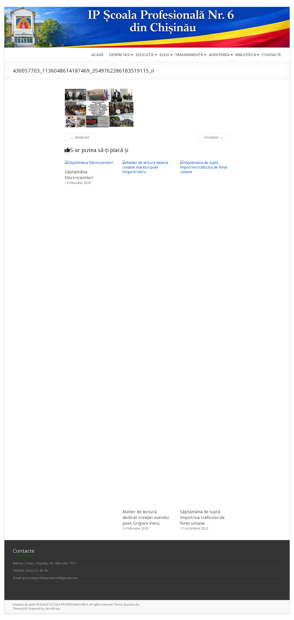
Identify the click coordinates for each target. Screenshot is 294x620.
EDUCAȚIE (145, 54)
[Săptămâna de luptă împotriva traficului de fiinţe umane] (204, 162)
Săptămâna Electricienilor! (79, 174)
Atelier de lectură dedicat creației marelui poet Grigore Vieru (145, 517)
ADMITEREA (219, 54)
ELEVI (164, 54)
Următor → (213, 137)
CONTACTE (271, 54)
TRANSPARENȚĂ (189, 54)
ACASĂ (97, 54)
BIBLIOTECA (245, 54)
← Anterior (80, 137)
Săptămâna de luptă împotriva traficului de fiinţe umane (202, 517)
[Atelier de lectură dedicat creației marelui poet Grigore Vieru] (147, 162)
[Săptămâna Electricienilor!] (89, 162)
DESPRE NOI (119, 54)
